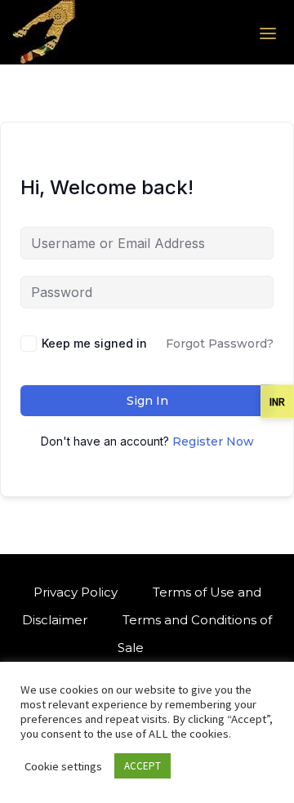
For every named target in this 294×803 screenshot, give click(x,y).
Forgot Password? (220, 343)
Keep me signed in (94, 343)
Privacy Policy (75, 592)
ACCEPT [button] (142, 766)
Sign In (147, 400)
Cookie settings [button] (63, 766)
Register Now (213, 441)
